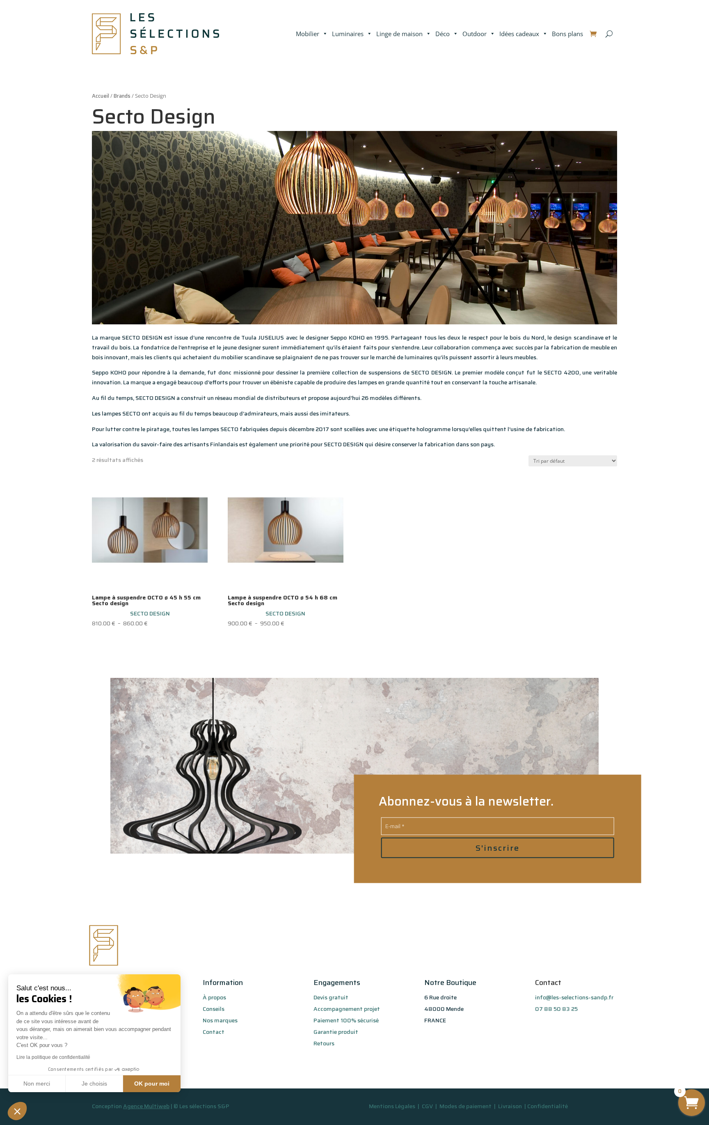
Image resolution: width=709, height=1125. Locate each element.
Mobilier (307, 34)
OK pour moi (151, 1083)
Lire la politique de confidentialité (53, 1057)
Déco (442, 34)
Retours (323, 1043)
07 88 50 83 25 (556, 1008)
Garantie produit (335, 1031)
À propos (214, 997)
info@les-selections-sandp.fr (574, 997)
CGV (428, 1106)
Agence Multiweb (146, 1106)
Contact (213, 1031)
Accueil (100, 96)
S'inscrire (497, 847)
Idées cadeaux (519, 34)
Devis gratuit (330, 997)
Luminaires (348, 34)
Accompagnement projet (346, 1008)
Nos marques (220, 1020)
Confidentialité (547, 1106)
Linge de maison (399, 34)
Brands (122, 96)
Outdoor (474, 34)
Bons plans (567, 34)
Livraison (510, 1106)
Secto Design (150, 613)
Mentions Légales (392, 1106)
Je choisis (94, 1083)
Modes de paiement (465, 1106)
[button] (17, 1111)
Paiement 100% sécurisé (346, 1020)
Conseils (213, 1008)
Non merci (36, 1083)
